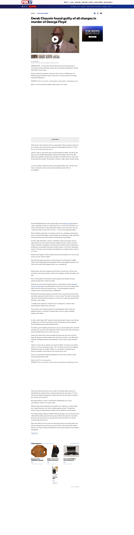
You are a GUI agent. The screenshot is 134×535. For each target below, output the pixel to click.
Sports (91, 2)
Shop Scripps (98, 2)
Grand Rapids (73, 6)
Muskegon (104, 6)
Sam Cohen (35, 61)
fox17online (23, 6)
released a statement (68, 223)
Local (72, 2)
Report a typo (34, 433)
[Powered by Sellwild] (77, 486)
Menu (66, 2)
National (78, 2)
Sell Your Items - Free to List (48, 443)
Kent (79, 6)
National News (42, 13)
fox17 (27, 6)
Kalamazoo (83, 6)
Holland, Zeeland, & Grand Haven (94, 6)
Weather (85, 2)
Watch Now (108, 2)
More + (109, 6)
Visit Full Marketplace (74, 443)
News (33, 13)
